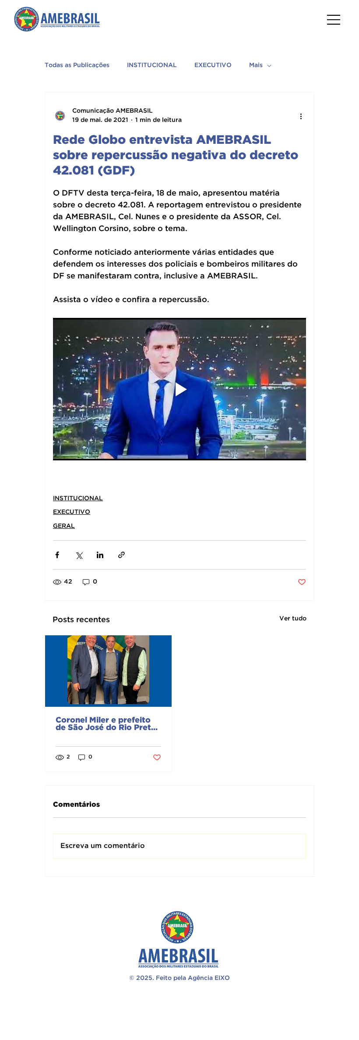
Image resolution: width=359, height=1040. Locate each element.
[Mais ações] (301, 115)
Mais (256, 65)
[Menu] (334, 20)
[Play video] (179, 389)
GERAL (64, 526)
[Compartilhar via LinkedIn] (100, 555)
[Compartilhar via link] (121, 555)
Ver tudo (292, 618)
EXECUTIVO (213, 65)
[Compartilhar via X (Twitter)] (78, 555)
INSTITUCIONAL (152, 65)
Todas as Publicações (77, 65)
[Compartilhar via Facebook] (57, 555)
